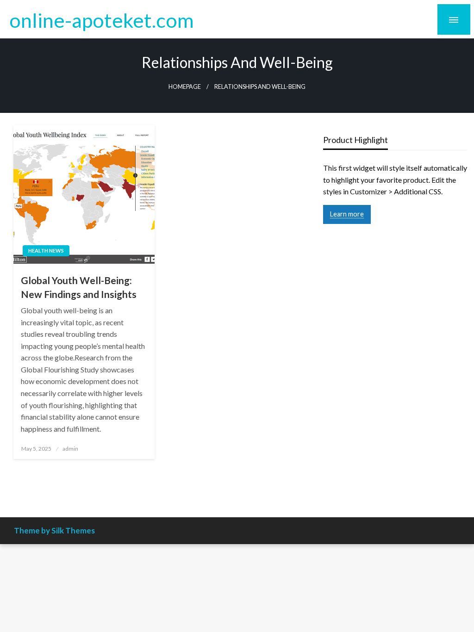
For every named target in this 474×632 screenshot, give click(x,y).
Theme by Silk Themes (54, 530)
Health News (46, 251)
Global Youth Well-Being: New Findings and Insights (79, 286)
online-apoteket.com (101, 20)
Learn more (347, 214)
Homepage (184, 86)
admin (70, 448)
